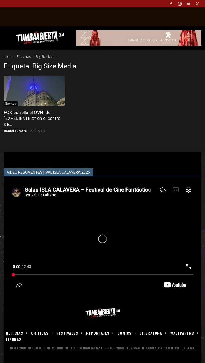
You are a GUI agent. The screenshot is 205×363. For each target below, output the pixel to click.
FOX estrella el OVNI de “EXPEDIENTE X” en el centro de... (32, 118)
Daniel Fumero (15, 131)
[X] (197, 3)
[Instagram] (180, 3)
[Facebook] (171, 3)
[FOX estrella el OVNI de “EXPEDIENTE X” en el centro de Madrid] (34, 91)
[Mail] (188, 3)
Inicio (8, 56)
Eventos (10, 103)
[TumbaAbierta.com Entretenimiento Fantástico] (102, 313)
